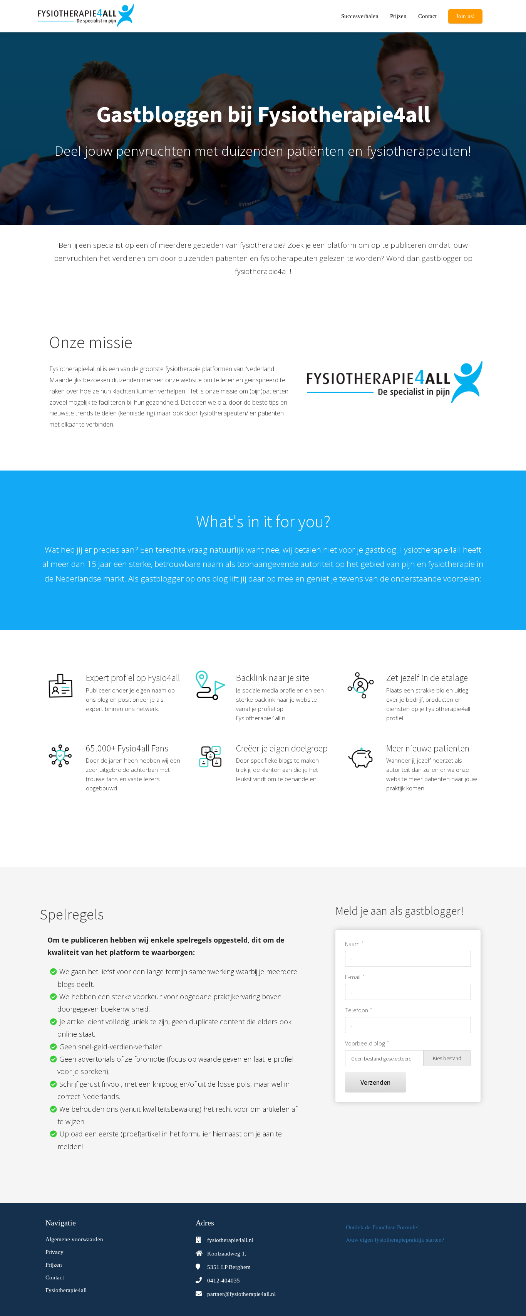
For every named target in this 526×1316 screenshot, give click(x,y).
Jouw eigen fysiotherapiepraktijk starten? (395, 1240)
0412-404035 (223, 1280)
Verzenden (375, 1082)
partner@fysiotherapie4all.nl (241, 1294)
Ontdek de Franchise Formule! (382, 1227)
